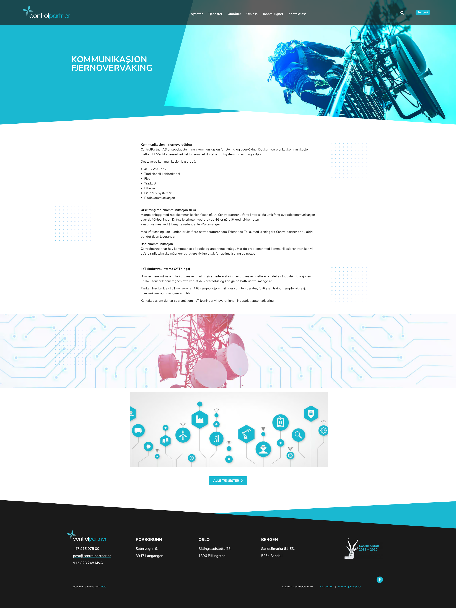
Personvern (326, 586)
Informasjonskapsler (349, 586)
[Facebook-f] (380, 580)
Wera (103, 586)
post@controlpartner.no (92, 555)
